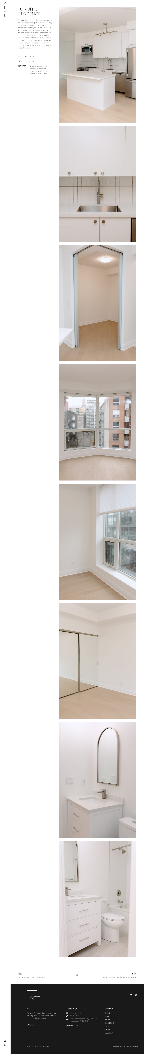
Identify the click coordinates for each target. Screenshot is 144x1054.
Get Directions (72, 1025)
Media (107, 1030)
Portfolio (109, 1023)
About (108, 1016)
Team (107, 1026)
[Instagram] (5, 1045)
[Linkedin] (5, 1041)
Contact (109, 1033)
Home (107, 1013)
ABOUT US (30, 1025)
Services (109, 1020)
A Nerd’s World (133, 1046)
